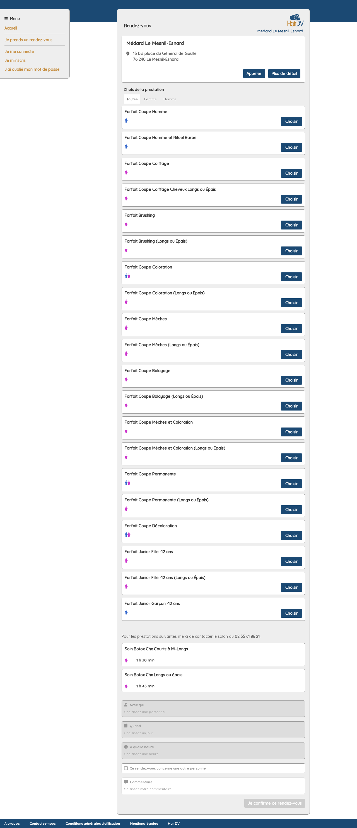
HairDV (174, 823)
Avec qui (137, 705)
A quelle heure (142, 747)
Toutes (132, 99)
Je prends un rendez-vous (28, 39)
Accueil (10, 28)
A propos (12, 823)
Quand (135, 726)
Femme (150, 99)
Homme (170, 99)
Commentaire (141, 782)
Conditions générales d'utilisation (93, 823)
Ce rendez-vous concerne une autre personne (167, 768)
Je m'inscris (15, 60)
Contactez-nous (43, 823)
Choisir (291, 121)
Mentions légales (144, 823)
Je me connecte (19, 51)
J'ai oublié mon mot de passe (31, 69)
